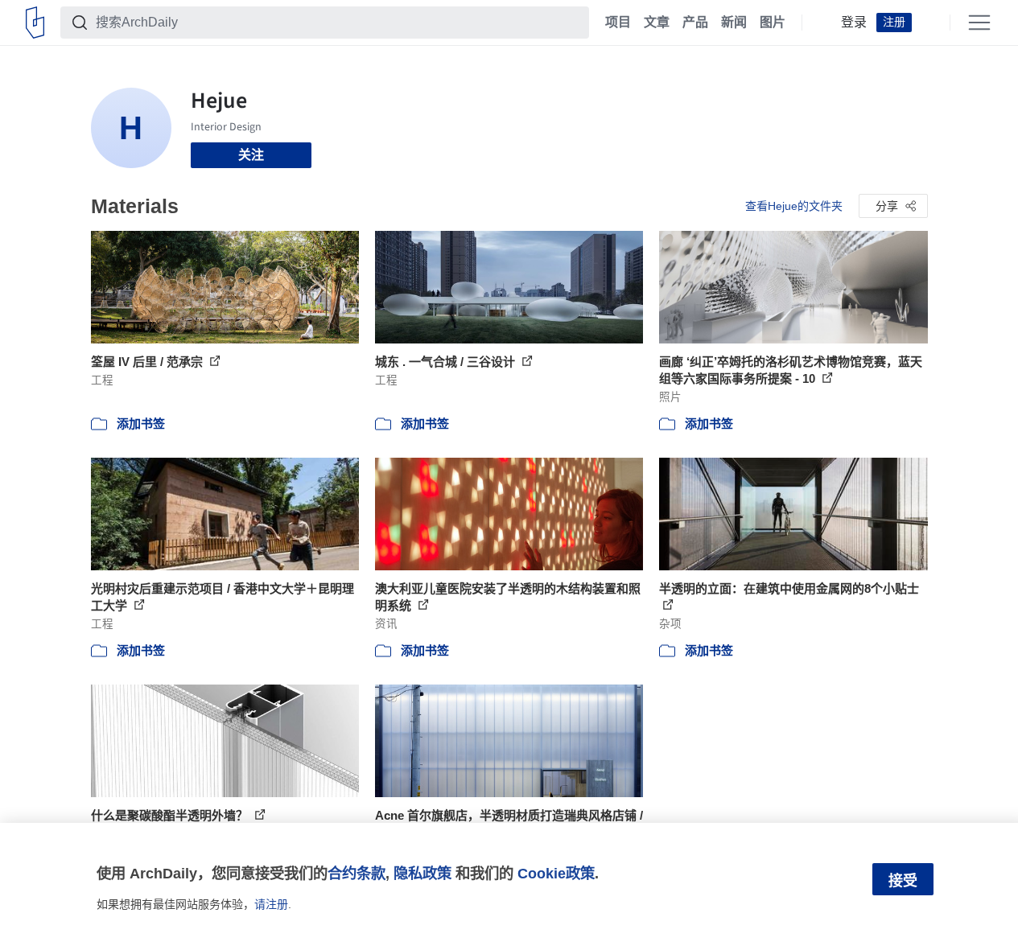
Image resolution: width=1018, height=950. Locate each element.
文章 (657, 22)
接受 (902, 881)
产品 (695, 22)
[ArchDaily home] (35, 22)
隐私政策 (422, 873)
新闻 (734, 22)
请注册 (271, 904)
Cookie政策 (556, 873)
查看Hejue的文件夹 (794, 206)
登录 (854, 22)
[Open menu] (979, 22)
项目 (618, 22)
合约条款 (356, 873)
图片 (772, 22)
